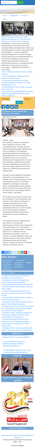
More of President (8, 273)
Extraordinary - (7, 265)
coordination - (7, 269)
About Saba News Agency (10, 435)
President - (28, 263)
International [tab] (14, 15)
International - (20, 260)
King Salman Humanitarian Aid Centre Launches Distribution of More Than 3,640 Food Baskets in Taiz (15, 83)
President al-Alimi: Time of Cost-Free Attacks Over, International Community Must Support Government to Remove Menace (17, 308)
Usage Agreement (27, 435)
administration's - (8, 260)
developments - (18, 267)
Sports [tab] (5, 19)
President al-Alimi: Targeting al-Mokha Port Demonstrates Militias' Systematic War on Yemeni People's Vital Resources (16, 315)
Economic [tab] (24, 15)
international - (7, 263)
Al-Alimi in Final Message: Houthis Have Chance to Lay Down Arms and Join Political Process (16, 293)
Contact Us (17, 437)
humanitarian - (18, 265)
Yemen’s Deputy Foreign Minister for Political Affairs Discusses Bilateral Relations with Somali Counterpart (17, 93)
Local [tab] (5, 15)
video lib (17, 356)
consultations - (18, 263)
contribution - (7, 267)
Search (20, 2)
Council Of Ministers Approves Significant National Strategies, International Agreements (14, 342)
